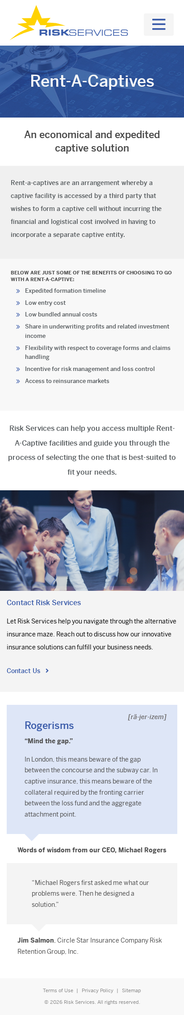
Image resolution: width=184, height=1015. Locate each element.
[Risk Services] (70, 23)
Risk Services (79, 1002)
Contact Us (24, 671)
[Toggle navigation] (159, 24)
